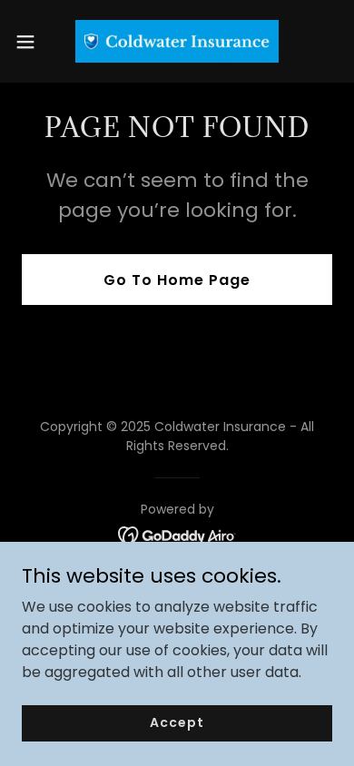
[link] (177, 41)
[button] (32, 42)
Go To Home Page (177, 280)
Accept (176, 722)
